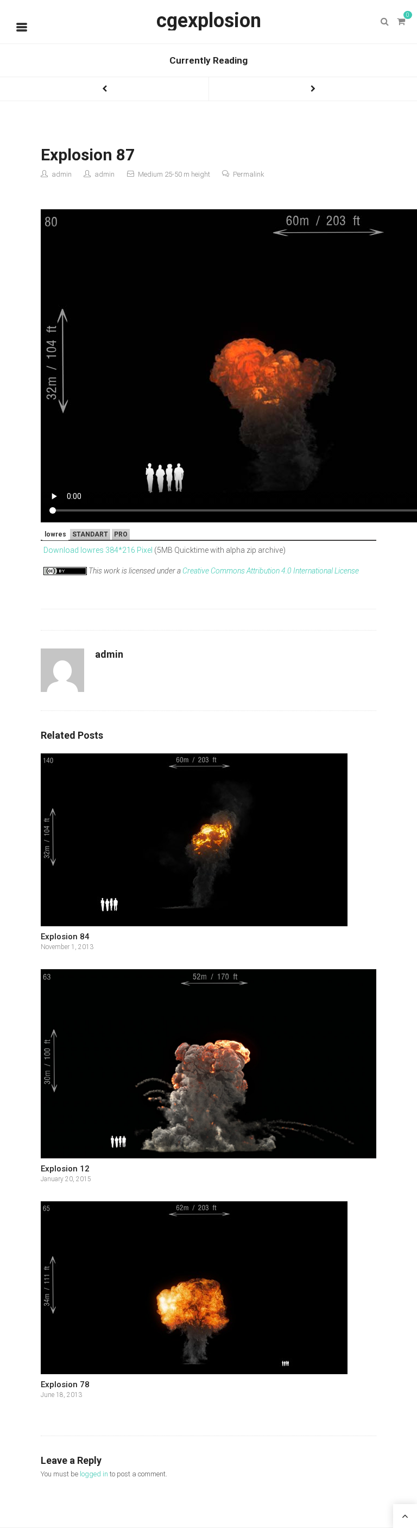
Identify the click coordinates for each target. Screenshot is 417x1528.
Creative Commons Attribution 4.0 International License (270, 570)
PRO (121, 534)
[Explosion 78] (208, 1287)
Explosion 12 (65, 1169)
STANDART (90, 534)
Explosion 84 (65, 936)
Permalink (248, 174)
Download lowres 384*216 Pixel (98, 550)
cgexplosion (208, 20)
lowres (55, 534)
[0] (400, 21)
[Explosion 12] (208, 1063)
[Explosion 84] (208, 839)
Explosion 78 (65, 1384)
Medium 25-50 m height (174, 174)
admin (62, 174)
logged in (94, 1474)
